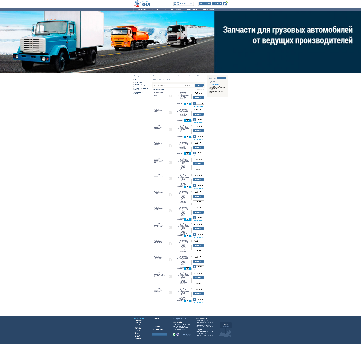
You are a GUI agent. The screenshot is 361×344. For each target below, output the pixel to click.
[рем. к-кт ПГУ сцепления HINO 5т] (170, 178)
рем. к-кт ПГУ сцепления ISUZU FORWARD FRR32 (158, 241)
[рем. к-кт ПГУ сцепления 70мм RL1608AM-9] (170, 129)
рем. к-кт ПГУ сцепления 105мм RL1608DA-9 (158, 110)
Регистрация (217, 3)
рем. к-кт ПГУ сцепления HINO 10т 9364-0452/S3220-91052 (158, 160)
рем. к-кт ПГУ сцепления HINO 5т (158, 175)
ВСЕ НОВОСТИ (221, 78)
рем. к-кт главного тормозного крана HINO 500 (158, 94)
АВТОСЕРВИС (159, 334)
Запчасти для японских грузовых (140, 89)
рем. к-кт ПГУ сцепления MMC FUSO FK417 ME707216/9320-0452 (159, 274)
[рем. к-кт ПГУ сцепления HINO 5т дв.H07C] (170, 194)
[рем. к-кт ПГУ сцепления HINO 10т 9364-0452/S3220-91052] (170, 162)
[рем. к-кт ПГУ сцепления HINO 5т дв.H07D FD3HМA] (170, 227)
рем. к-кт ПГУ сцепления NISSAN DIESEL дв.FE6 (158, 290)
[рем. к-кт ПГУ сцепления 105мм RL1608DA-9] (170, 112)
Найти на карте (225, 326)
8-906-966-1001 (186, 3)
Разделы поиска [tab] (178, 89)
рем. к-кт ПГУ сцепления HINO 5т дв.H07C (158, 192)
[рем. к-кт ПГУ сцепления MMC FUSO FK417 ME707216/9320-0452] (170, 276)
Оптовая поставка (198, 106)
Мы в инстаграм (214, 84)
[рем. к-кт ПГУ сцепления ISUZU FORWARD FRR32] (170, 243)
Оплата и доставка (210, 10)
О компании (141, 10)
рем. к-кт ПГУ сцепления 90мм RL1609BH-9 (158, 143)
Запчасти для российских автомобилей (140, 85)
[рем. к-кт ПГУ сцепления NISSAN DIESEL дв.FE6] (170, 292)
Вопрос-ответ (192, 10)
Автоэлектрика (139, 80)
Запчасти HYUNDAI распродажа (138, 92)
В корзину (200, 103)
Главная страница (157, 76)
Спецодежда (138, 82)
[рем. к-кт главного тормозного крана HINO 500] (170, 96)
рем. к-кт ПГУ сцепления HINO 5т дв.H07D (158, 208)
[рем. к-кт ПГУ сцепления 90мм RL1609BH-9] (170, 145)
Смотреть (198, 97)
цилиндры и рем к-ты (184, 76)
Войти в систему (205, 3)
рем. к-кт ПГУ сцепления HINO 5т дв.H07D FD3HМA (158, 225)
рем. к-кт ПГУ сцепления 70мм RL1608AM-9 (158, 127)
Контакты (155, 10)
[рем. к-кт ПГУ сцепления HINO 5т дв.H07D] (170, 210)
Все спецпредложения (173, 10)
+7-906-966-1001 (186, 335)
